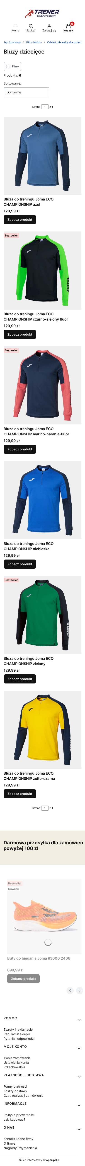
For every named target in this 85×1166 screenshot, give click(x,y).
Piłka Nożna (34, 42)
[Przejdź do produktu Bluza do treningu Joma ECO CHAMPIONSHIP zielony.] (42, 615)
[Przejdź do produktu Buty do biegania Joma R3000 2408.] (44, 916)
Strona (36, 106)
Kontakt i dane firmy (18, 1139)
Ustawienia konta (16, 1062)
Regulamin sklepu (17, 1034)
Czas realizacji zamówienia (23, 1095)
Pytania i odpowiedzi (19, 1038)
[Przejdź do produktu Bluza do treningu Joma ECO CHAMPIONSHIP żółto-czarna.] (42, 730)
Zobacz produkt (19, 219)
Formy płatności (15, 1086)
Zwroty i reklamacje (18, 1029)
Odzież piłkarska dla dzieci (64, 42)
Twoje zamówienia (17, 1058)
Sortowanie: (12, 83)
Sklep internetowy (37, 1160)
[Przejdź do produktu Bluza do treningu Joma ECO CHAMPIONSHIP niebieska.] (42, 500)
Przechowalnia (14, 1067)
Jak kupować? (14, 1119)
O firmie (9, 1143)
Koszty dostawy (15, 1091)
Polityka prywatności (19, 1115)
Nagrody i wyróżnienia (20, 1148)
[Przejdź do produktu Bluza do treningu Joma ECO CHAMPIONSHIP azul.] (42, 156)
